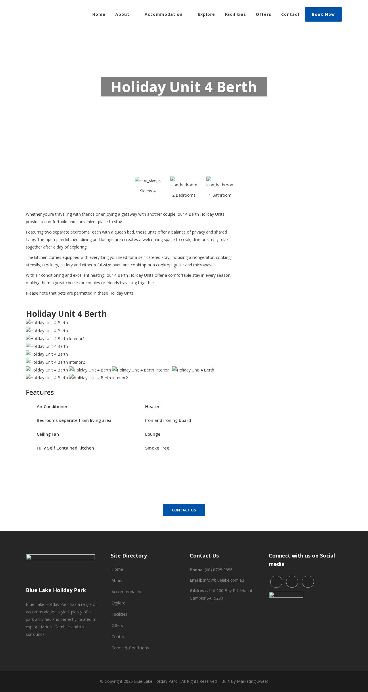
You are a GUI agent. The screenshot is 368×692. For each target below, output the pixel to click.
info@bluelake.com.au (223, 580)
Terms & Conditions (130, 648)
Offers (117, 625)
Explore (118, 603)
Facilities (119, 614)
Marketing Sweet (252, 681)
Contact (119, 636)
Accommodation (127, 591)
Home (117, 569)
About (117, 580)
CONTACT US (184, 510)
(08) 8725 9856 (219, 569)
